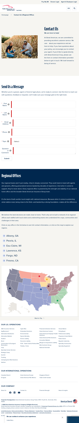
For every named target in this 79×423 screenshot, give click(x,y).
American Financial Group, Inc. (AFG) (52, 406)
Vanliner (3, 362)
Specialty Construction (65, 343)
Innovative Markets (45, 340)
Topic (4, 141)
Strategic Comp (5, 352)
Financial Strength (45, 390)
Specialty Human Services (8, 350)
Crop (2, 347)
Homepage (5, 15)
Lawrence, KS (13, 250)
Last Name (5, 114)
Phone (5, 132)
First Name (5, 104)
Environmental (24, 334)
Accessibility (56, 411)
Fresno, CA (12, 260)
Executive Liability (25, 341)
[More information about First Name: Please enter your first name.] (8, 104)
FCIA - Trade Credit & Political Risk (29, 343)
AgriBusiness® (5, 331)
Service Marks (48, 411)
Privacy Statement (30, 411)
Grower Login (55, 2)
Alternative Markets (6, 336)
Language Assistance (45, 412)
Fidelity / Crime (24, 346)
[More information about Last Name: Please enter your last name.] (8, 114)
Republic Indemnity (64, 341)
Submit (6, 158)
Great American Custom (46, 331)
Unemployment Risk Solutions (9, 360)
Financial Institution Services (47, 329)
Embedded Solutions (26, 331)
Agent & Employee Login (69, 2)
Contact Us (23, 390)
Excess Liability (24, 338)
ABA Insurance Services (7, 329)
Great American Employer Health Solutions (49, 334)
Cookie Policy (39, 411)
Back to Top (38, 318)
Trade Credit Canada (45, 377)
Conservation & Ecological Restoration (8, 344)
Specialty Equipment (64, 346)
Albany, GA (12, 235)
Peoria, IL (11, 240)
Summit (3, 355)
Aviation (3, 338)
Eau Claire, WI (13, 245)
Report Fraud (16, 412)
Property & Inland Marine (65, 336)
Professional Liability (64, 334)
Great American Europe (26, 375)
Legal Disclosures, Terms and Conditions (12, 411)
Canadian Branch (5, 375)
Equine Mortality (24, 336)
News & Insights (63, 390)
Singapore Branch (44, 375)
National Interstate (45, 347)
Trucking (3, 357)
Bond (2, 341)
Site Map (63, 411)
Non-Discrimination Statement (29, 412)
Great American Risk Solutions (48, 338)
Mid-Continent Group (45, 345)
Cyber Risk (23, 329)
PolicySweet (62, 331)
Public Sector (62, 338)
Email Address (5, 123)
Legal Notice (8, 412)
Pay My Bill (45, 2)
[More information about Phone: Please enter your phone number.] (9, 132)
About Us (3, 390)
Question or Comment (5, 151)
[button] (62, 417)
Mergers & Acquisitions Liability (48, 342)
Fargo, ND (11, 255)
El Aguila (3, 377)
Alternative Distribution (7, 334)
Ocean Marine (62, 329)
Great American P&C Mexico (28, 377)
